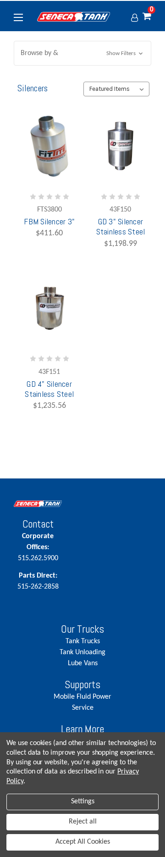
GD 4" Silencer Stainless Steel (49, 389)
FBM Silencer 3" (49, 222)
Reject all (83, 821)
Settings (82, 801)
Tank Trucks (83, 641)
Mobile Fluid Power (82, 697)
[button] (82, 53)
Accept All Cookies (82, 842)
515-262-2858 (38, 581)
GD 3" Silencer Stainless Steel (120, 227)
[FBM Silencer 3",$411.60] (49, 146)
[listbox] (116, 89)
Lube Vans (83, 663)
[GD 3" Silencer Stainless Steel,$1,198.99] (120, 146)
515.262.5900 (38, 547)
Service (83, 708)
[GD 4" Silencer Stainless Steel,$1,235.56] (49, 308)
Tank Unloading (82, 652)
